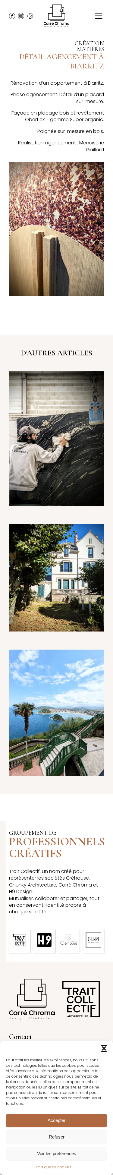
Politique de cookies (53, 1167)
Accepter (56, 1120)
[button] (104, 1048)
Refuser (56, 1136)
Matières (90, 49)
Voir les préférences (56, 1153)
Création (89, 43)
